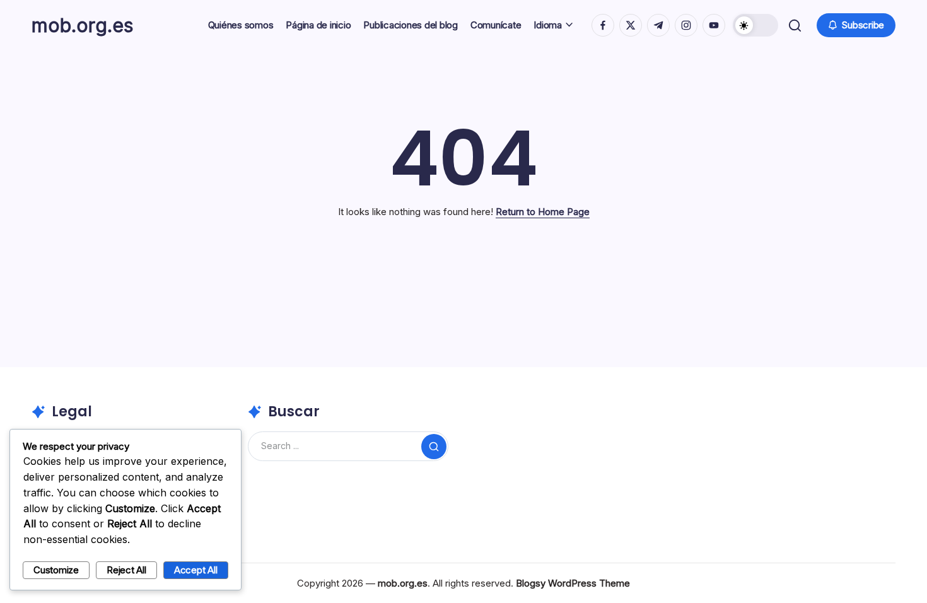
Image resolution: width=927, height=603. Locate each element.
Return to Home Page (543, 212)
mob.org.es (82, 25)
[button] (755, 25)
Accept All (196, 570)
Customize (56, 570)
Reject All (126, 570)
